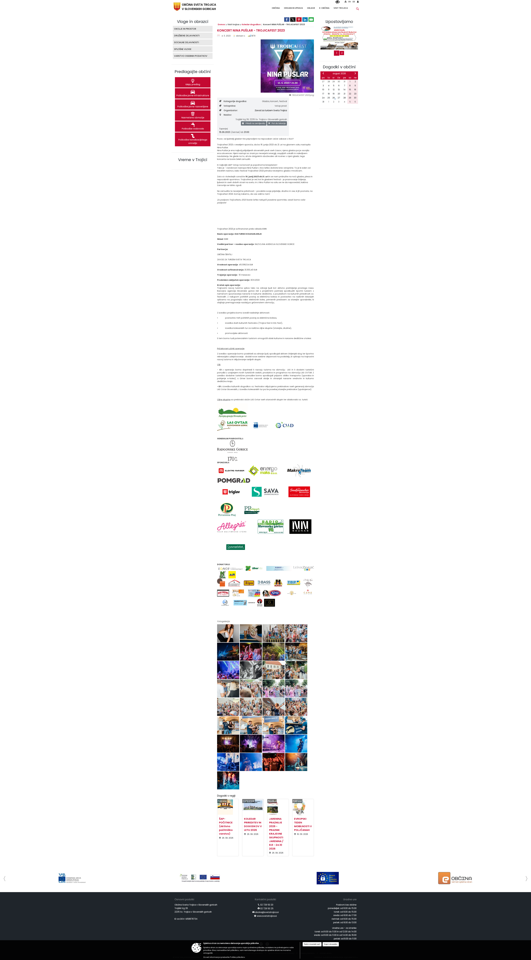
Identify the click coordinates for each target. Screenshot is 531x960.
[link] (287, 19)
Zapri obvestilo (330, 944)
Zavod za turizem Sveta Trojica (271, 110)
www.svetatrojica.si (267, 916)
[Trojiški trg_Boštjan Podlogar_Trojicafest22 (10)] (273, 670)
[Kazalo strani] (346, 1)
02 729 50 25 (266, 908)
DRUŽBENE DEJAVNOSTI (187, 35)
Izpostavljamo (339, 21)
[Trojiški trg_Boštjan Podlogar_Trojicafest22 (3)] (296, 633)
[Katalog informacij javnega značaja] (328, 878)
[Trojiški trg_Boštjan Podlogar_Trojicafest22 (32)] (228, 780)
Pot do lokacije (278, 123)
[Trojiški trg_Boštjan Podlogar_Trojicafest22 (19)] (296, 707)
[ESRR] (455, 878)
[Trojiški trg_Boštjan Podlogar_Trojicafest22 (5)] (251, 651)
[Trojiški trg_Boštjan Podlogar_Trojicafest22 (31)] (296, 762)
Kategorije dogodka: (235, 101)
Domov (221, 24)
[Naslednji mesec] (355, 73)
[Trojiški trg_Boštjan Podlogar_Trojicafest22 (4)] (228, 651)
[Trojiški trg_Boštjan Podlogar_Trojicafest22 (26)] (273, 743)
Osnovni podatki (184, 899)
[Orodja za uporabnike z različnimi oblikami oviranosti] (337, 2)
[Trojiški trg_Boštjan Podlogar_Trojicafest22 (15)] (296, 688)
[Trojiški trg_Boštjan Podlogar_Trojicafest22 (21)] (251, 725)
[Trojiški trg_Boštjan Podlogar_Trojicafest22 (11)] (296, 670)
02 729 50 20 (266, 904)
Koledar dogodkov (251, 24)
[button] (4, 878)
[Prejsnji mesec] (323, 73)
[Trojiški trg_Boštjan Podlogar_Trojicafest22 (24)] (228, 743)
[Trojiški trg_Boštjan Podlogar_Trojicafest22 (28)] (228, 762)
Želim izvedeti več (312, 944)
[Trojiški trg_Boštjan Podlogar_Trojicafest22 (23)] (296, 725)
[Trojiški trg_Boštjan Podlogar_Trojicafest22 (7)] (296, 651)
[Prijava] (358, 1)
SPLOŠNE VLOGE (182, 49)
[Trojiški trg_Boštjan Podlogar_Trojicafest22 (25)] (251, 743)
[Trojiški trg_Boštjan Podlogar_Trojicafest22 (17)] (251, 707)
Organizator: (231, 110)
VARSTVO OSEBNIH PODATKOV (190, 56)
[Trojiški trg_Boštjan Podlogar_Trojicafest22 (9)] (251, 670)
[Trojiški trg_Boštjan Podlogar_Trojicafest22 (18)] (273, 707)
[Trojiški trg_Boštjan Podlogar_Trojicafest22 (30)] (273, 762)
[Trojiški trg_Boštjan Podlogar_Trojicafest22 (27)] (296, 743)
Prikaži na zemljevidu (255, 123)
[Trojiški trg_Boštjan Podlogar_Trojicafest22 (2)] (273, 633)
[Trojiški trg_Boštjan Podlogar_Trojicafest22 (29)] (251, 762)
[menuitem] (276, 7)
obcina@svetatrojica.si (267, 912)
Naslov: (228, 114)
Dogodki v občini (339, 67)
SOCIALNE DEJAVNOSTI (186, 42)
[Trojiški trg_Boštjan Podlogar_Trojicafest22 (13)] (251, 688)
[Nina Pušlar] (228, 633)
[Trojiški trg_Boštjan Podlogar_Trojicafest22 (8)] (228, 670)
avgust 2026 (339, 73)
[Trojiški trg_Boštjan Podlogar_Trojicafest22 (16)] (228, 707)
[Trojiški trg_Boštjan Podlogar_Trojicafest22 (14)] (273, 688)
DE (354, 1)
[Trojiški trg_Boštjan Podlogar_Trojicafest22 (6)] (273, 651)
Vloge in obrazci (192, 21)
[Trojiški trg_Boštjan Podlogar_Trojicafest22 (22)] (273, 725)
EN (349, 1)
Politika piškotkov (237, 957)
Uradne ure (349, 899)
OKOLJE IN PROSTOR (185, 28)
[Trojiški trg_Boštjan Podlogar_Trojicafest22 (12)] (228, 688)
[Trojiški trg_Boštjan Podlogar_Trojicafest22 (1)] (251, 633)
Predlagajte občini (193, 71)
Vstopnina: (230, 105)
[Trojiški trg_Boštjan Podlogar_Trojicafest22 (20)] (228, 725)
